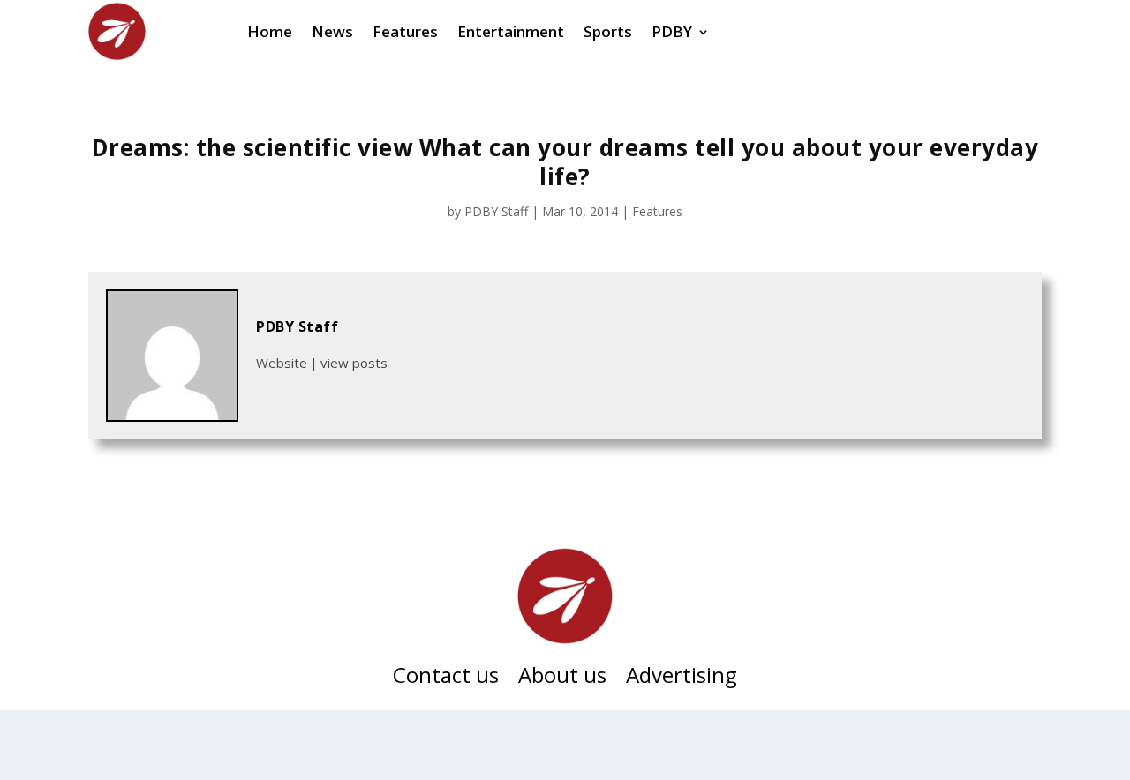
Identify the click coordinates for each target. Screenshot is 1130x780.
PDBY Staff (496, 211)
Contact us (446, 678)
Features (657, 211)
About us (562, 678)
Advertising (681, 678)
